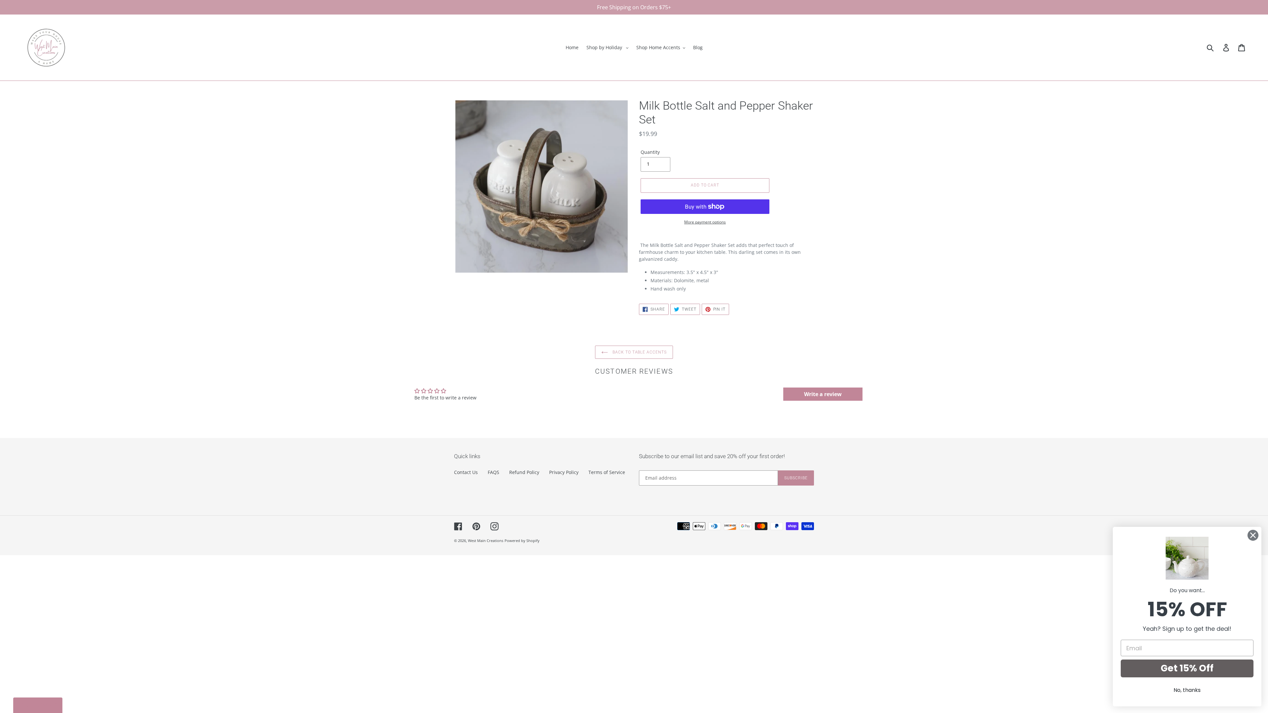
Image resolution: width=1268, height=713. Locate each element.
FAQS (493, 472)
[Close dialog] (1253, 535)
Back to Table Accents (639, 352)
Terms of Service (606, 472)
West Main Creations (485, 540)
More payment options (705, 222)
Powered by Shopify (522, 540)
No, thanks (1187, 690)
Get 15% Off (1187, 668)
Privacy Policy (564, 472)
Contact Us (466, 472)
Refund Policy (524, 472)
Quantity (650, 152)
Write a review (823, 394)
